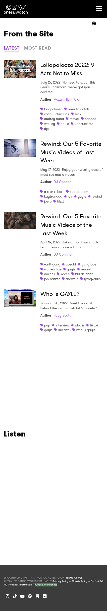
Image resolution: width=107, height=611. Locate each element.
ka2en (65, 273)
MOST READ (37, 48)
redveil (74, 118)
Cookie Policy (79, 581)
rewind (97, 196)
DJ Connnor (63, 254)
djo (46, 128)
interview (62, 325)
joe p (48, 201)
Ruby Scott (62, 315)
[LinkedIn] (45, 596)
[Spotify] (30, 596)
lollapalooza (53, 109)
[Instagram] (7, 596)
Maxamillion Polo (66, 99)
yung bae (88, 264)
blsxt (60, 201)
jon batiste (52, 278)
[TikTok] (15, 596)
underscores (83, 123)
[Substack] (37, 596)
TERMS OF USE (74, 578)
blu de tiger (84, 273)
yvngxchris (92, 278)
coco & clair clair (56, 114)
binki (78, 114)
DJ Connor (62, 181)
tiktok (94, 325)
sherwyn (72, 278)
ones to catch (78, 109)
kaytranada (53, 196)
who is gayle (85, 329)
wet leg (49, 123)
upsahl (71, 264)
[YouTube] (22, 596)
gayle (64, 123)
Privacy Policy (60, 581)
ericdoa (90, 118)
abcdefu (64, 329)
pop (47, 325)
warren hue (52, 269)
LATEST (11, 48)
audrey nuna (54, 118)
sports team (79, 191)
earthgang (52, 264)
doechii (49, 273)
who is (79, 325)
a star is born (54, 191)
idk (70, 196)
